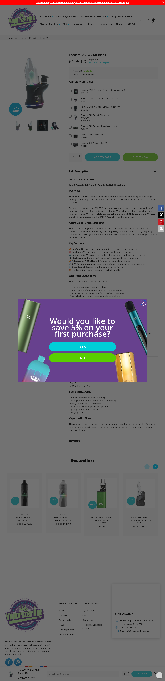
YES (82, 346)
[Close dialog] (143, 302)
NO (82, 358)
